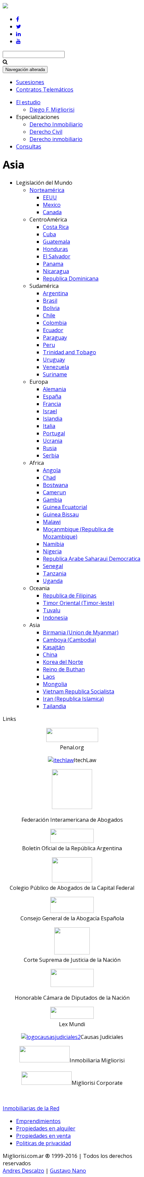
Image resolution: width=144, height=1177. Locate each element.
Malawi (52, 521)
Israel (50, 411)
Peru (49, 345)
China (50, 654)
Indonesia (55, 617)
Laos (49, 676)
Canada (52, 212)
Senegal (53, 566)
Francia (52, 404)
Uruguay (54, 359)
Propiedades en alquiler (45, 1128)
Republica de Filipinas (69, 595)
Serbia (51, 455)
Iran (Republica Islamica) (73, 698)
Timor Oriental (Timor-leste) (78, 603)
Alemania (54, 389)
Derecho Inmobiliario (56, 124)
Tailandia (54, 706)
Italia (49, 426)
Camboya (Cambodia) (69, 639)
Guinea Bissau (61, 514)
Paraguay (55, 337)
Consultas (28, 146)
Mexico (52, 204)
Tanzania (54, 573)
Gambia (52, 499)
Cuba (49, 234)
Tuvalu (51, 610)
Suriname (55, 374)
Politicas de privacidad (43, 1143)
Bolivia (51, 308)
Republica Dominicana (70, 278)
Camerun (54, 492)
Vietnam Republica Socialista (78, 691)
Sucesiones (30, 82)
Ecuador (53, 330)
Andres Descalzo (23, 1170)
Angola (52, 470)
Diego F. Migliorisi (51, 109)
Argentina (55, 293)
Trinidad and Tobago (69, 352)
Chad (49, 477)
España (52, 396)
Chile (49, 315)
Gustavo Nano (68, 1170)
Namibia (53, 544)
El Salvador (56, 256)
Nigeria (52, 551)
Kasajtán (54, 647)
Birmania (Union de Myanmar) (81, 632)
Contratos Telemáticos (44, 89)
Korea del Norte (63, 662)
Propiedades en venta (43, 1135)
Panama (53, 263)
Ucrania (52, 440)
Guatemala (56, 241)
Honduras (55, 249)
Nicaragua (56, 271)
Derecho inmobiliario (55, 139)
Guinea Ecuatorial (65, 507)
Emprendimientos (38, 1121)
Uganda (53, 580)
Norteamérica (46, 190)
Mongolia (55, 684)
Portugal (54, 433)
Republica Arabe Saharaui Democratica (91, 558)
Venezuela (56, 367)
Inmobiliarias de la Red (31, 1108)
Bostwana (55, 485)
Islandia (52, 418)
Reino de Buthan (64, 669)
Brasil (50, 300)
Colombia (55, 322)
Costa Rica (56, 227)
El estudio (28, 102)
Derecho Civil (45, 131)
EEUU (50, 197)
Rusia (50, 448)
